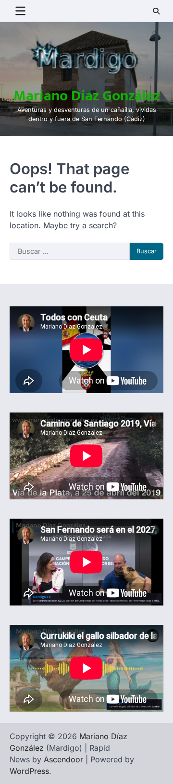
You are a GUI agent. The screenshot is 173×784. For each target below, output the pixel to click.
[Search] (156, 11)
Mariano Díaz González (86, 96)
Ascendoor (63, 759)
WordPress (29, 771)
